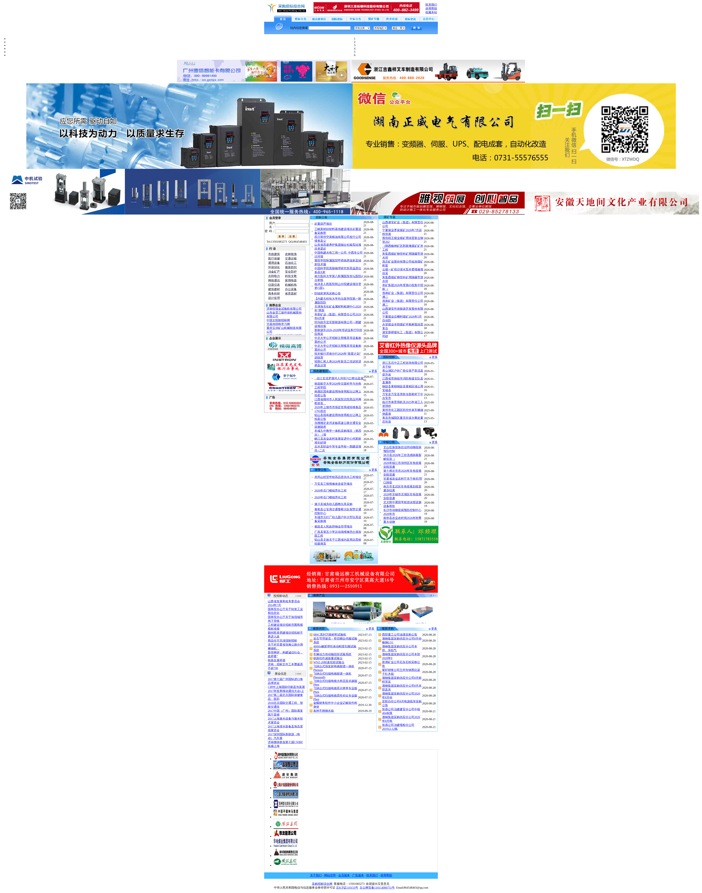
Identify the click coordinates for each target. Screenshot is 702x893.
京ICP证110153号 (347, 887)
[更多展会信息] (298, 673)
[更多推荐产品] (427, 596)
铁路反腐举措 (276, 660)
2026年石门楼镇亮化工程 (330, 490)
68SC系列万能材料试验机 (329, 634)
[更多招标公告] (367, 218)
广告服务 (358, 875)
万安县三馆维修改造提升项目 (333, 483)
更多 (374, 371)
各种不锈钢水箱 (323, 710)
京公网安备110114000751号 (377, 887)
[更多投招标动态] (298, 596)
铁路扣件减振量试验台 (328, 658)
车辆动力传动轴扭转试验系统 (332, 654)
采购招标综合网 (322, 883)
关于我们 (316, 875)
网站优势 (330, 875)
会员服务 (344, 875)
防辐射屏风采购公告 (327, 293)
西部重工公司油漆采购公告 (399, 634)
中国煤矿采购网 (277, 323)
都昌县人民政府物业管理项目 (333, 526)
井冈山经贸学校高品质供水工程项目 (337, 477)
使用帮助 (386, 875)
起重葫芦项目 (323, 223)
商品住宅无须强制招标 (282, 640)
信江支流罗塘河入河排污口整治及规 (338, 378)
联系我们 (372, 875)
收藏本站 (431, 12)
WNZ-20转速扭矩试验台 (328, 662)
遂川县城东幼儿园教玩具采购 (333, 504)
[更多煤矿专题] (427, 218)
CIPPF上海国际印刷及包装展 (286, 687)
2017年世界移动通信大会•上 (286, 691)
